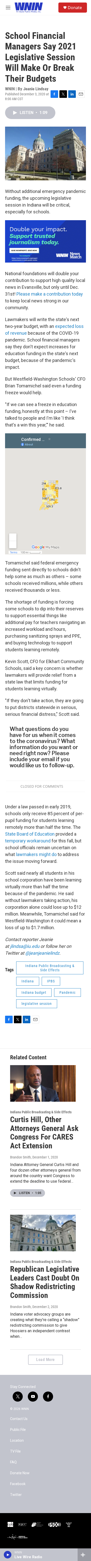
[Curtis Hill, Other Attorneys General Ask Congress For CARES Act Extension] (43, 1083)
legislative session (36, 1004)
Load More (45, 1359)
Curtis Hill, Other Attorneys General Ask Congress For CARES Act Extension (44, 1132)
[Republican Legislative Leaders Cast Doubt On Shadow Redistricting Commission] (43, 1233)
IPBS (51, 981)
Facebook (18, 1484)
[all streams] (84, 1554)
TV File (15, 1451)
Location (17, 1440)
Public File (18, 1430)
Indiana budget (33, 992)
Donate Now (20, 1473)
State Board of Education (30, 834)
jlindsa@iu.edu (24, 946)
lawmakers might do (36, 854)
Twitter (16, 1495)
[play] (8, 1554)
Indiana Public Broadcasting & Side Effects (50, 968)
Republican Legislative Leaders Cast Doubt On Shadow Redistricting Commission (44, 1282)
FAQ (13, 1462)
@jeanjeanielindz (42, 953)
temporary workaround (28, 840)
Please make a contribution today (49, 294)
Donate (75, 7)
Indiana (27, 981)
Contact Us (19, 1419)
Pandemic (67, 992)
